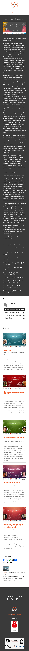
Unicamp (19, 614)
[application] (14, 309)
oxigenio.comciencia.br (10, 229)
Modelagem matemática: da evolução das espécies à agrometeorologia (14, 525)
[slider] (23, 309)
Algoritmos (8, 350)
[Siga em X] (12, 599)
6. (7, 320)
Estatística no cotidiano (12, 482)
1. (11, 312)
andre (4, 572)
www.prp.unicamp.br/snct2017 (12, 235)
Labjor (9, 614)
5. (8, 318)
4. (9, 317)
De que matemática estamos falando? (14, 392)
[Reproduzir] (5, 309)
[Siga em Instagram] (17, 599)
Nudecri (14, 614)
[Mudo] (19, 309)
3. (13, 315)
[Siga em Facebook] (7, 599)
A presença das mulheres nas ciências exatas (14, 438)
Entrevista (12, 352)
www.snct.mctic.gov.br (10, 238)
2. (9, 313)
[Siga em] (21, 599)
